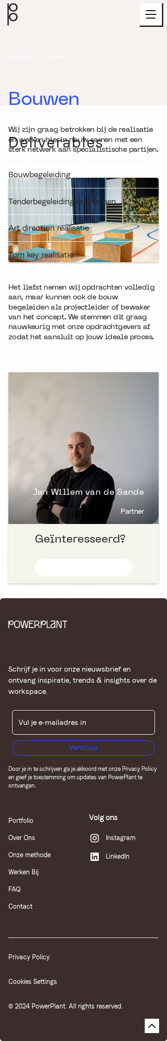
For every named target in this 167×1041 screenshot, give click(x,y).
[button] (151, 15)
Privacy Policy (139, 769)
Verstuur (83, 748)
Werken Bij (23, 872)
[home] (12, 14)
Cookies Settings (32, 981)
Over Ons (21, 837)
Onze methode (29, 855)
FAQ (14, 889)
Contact (20, 906)
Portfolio (20, 820)
